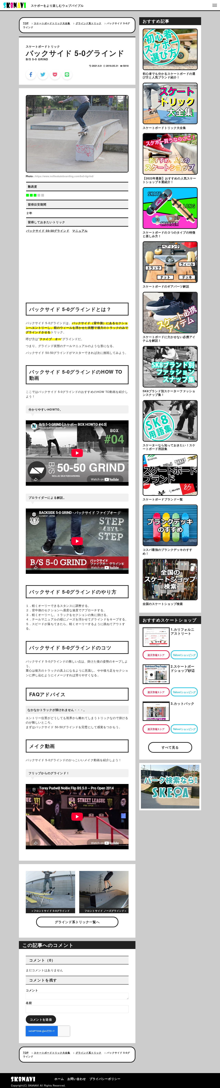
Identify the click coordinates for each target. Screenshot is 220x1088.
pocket (55, 74)
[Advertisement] (77, 265)
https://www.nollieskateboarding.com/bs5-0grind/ (64, 176)
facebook (31, 74)
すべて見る (170, 747)
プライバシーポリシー (104, 1079)
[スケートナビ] (14, 5)
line (67, 74)
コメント (32, 990)
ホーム (59, 1079)
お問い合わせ (76, 1079)
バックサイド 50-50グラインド (47, 231)
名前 (29, 1003)
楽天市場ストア (156, 655)
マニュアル (80, 231)
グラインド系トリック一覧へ (77, 922)
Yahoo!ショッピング (184, 655)
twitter (43, 74)
